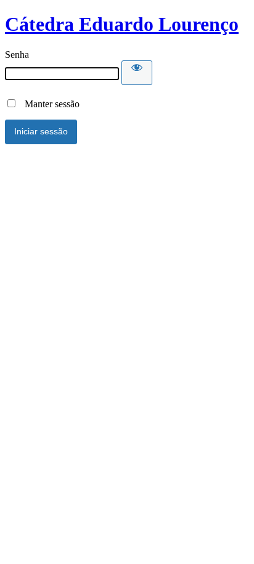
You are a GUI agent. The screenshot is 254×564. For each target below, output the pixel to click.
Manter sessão (48, 104)
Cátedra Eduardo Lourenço (122, 24)
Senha (17, 54)
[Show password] (136, 72)
